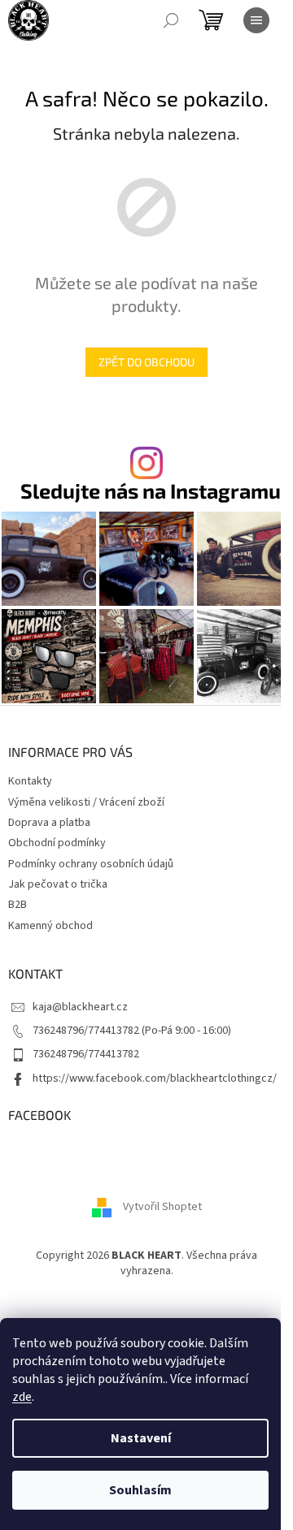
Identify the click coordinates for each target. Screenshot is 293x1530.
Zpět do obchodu (146, 362)
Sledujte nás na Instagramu (150, 491)
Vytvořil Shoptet (162, 1207)
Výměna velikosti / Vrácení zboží (86, 802)
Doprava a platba (49, 823)
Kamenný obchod (50, 926)
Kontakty (30, 781)
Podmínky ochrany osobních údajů (90, 864)
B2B (17, 905)
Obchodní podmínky (57, 843)
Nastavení (141, 1438)
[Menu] (256, 20)
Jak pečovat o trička (57, 884)
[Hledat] (171, 20)
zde (22, 1397)
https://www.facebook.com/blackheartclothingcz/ (155, 1078)
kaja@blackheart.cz (80, 1007)
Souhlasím (140, 1490)
